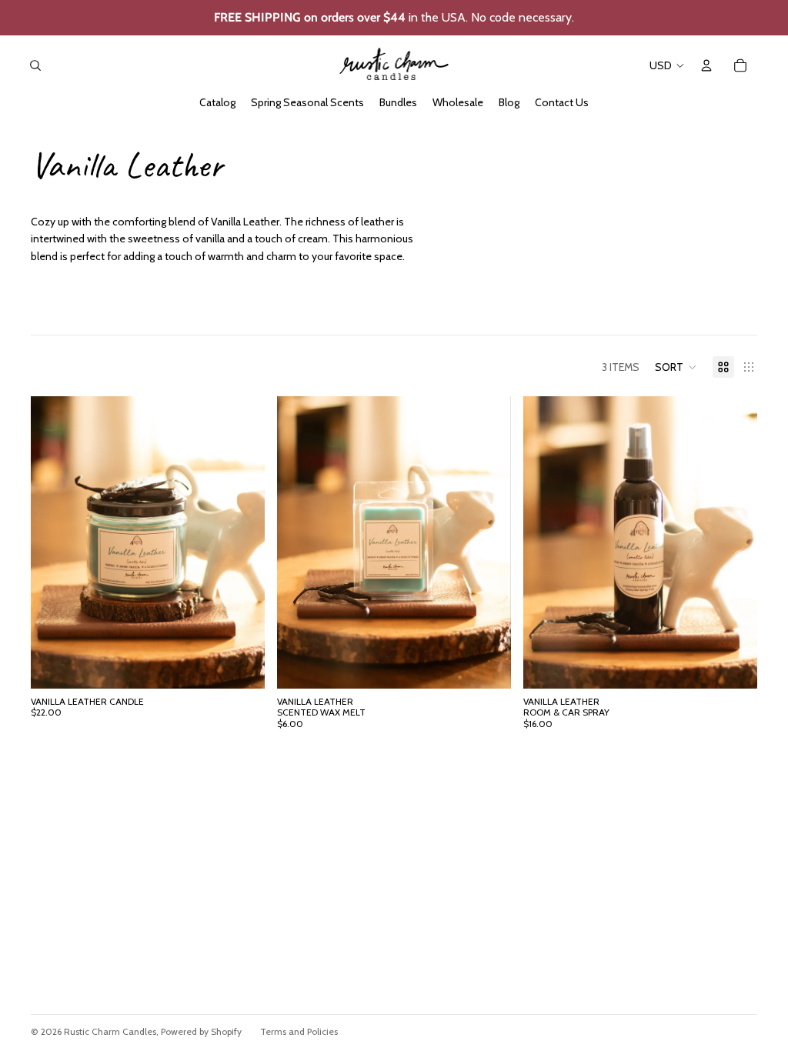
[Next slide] (242, 542)
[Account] (706, 65)
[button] (676, 367)
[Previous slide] (54, 542)
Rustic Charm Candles (110, 1031)
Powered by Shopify (201, 1031)
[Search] (35, 65)
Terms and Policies (299, 1031)
